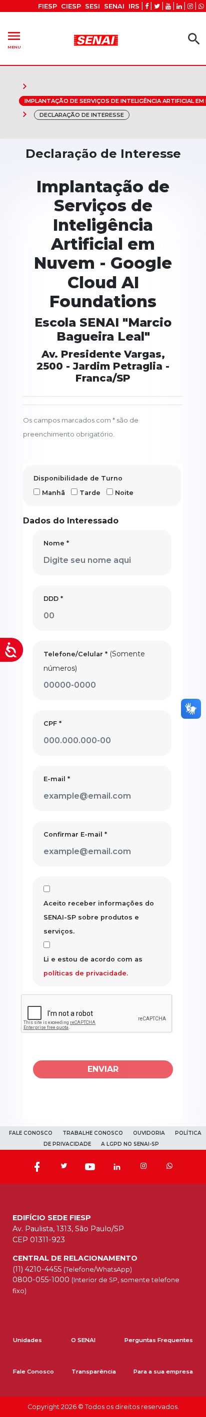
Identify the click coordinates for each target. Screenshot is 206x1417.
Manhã (53, 492)
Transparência (94, 1371)
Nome (56, 543)
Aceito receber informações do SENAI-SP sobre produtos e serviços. (99, 917)
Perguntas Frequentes (158, 1340)
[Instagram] (144, 1167)
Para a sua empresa (163, 1371)
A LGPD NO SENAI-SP (130, 1144)
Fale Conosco (33, 1371)
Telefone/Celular (76, 654)
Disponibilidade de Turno (78, 478)
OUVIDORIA (149, 1133)
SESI (92, 6)
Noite (124, 492)
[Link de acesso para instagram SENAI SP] (190, 6)
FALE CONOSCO (30, 1133)
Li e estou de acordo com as (93, 966)
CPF (53, 723)
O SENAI (83, 1340)
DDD (53, 598)
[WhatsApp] (170, 1167)
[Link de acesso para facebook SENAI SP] (146, 6)
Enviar (103, 1069)
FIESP (47, 6)
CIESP (71, 6)
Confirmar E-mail (75, 834)
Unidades (27, 1340)
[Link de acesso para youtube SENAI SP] (168, 6)
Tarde (90, 492)
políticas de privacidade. (86, 973)
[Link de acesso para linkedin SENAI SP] (179, 6)
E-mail (57, 779)
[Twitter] (64, 1167)
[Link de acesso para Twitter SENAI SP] (157, 6)
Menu (14, 38)
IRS (134, 6)
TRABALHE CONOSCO (92, 1133)
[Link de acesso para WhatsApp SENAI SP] (201, 6)
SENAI (114, 6)
